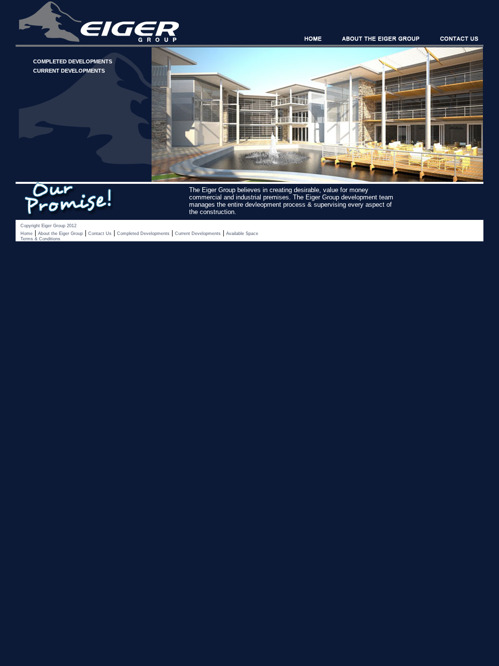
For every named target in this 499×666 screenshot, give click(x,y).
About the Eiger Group (60, 233)
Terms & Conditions (40, 238)
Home (26, 233)
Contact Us (100, 233)
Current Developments (198, 233)
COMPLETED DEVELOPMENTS (72, 61)
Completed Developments (143, 233)
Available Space (242, 233)
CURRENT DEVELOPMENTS (69, 71)
